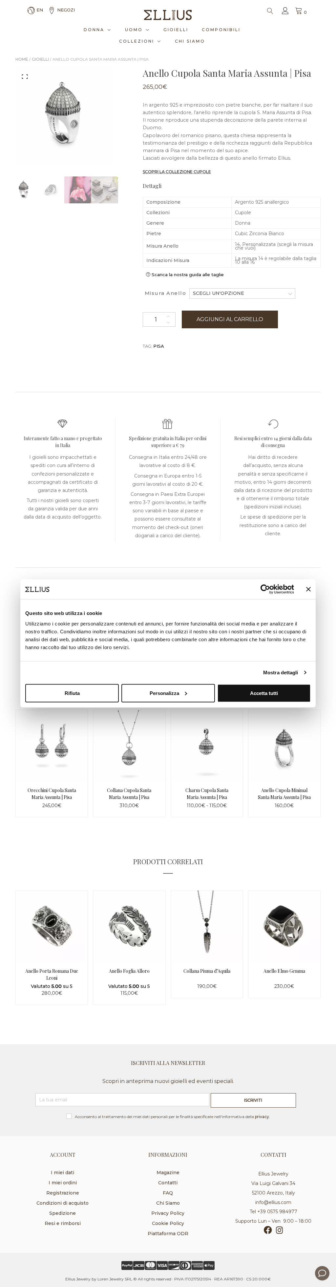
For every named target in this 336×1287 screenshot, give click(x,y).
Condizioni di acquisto (62, 1203)
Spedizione (62, 1213)
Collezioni (136, 41)
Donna (94, 29)
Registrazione (62, 1193)
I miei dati (62, 1172)
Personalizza (164, 693)
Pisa (158, 346)
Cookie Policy (168, 1223)
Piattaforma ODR (168, 1233)
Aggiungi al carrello (230, 319)
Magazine (168, 1172)
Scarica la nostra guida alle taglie (188, 274)
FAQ (168, 1193)
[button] (25, 76)
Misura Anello (165, 293)
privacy (262, 1116)
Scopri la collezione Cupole (177, 171)
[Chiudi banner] (308, 589)
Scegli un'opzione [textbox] (218, 293)
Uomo (134, 29)
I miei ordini (63, 1183)
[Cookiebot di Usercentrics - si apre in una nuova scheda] (265, 589)
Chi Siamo (190, 41)
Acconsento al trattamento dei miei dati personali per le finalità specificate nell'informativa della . (172, 1116)
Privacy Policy (167, 1213)
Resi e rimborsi (63, 1223)
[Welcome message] (322, 1273)
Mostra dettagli (280, 672)
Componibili (221, 29)
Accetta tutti (264, 693)
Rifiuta (72, 693)
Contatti (168, 1183)
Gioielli (175, 29)
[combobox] (242, 293)
